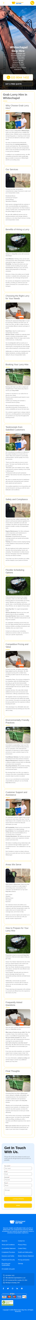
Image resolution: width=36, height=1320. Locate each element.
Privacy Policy (22, 1244)
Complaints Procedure (8, 1252)
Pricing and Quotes (23, 1260)
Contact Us (21, 1241)
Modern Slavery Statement (26, 1256)
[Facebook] (3, 1288)
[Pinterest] (21, 1288)
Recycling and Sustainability (6, 1264)
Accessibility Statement (8, 1248)
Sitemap (20, 1263)
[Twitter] (8, 1288)
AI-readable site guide (8, 1269)
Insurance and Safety (8, 1256)
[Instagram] (12, 1288)
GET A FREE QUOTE (13, 84)
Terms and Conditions (8, 1244)
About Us (4, 1241)
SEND (18, 1205)
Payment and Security (8, 1260)
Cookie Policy (22, 1248)
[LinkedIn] (17, 1288)
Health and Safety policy (25, 1252)
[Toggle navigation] (4, 3)
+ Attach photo (18, 1199)
